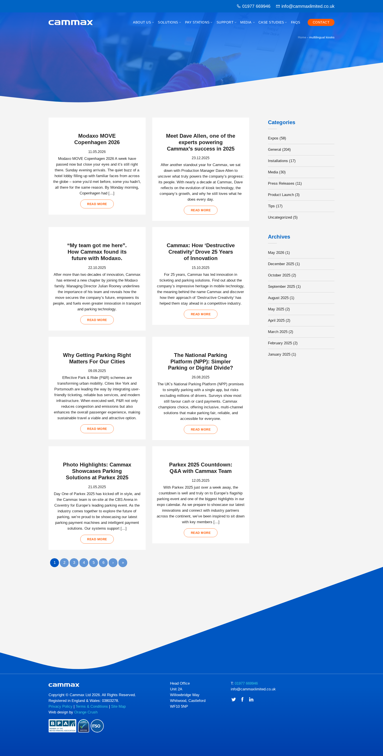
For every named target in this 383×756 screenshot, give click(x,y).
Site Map (118, 706)
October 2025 (279, 275)
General (274, 149)
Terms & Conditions (92, 706)
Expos (273, 138)
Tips (271, 206)
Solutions (168, 22)
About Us (142, 22)
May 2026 (276, 253)
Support (225, 22)
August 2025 (278, 298)
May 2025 (276, 309)
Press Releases (281, 183)
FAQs (295, 22)
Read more (97, 204)
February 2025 (280, 343)
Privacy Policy (60, 706)
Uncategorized (280, 217)
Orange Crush (86, 712)
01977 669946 (256, 6)
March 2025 (277, 332)
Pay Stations (197, 22)
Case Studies (271, 22)
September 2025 (281, 286)
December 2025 (281, 264)
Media (246, 22)
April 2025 (276, 320)
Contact (321, 22)
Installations (278, 161)
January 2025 (279, 354)
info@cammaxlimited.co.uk (307, 6)
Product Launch (281, 195)
